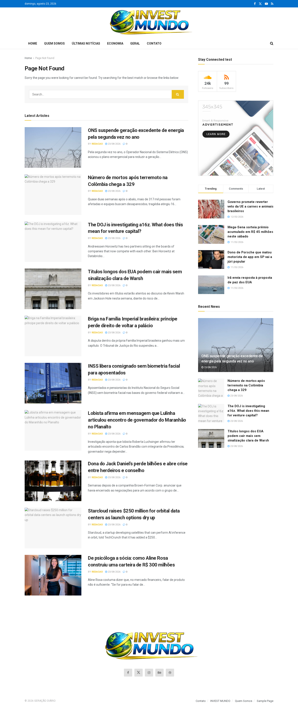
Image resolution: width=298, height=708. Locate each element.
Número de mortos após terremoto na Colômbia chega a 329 (246, 385)
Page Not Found (44, 58)
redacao (97, 143)
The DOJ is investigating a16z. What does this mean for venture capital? (248, 410)
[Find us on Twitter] (260, 4)
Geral (135, 43)
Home (32, 43)
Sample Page (265, 701)
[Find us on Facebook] (255, 4)
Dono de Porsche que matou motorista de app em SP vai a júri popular (250, 256)
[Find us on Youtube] (266, 4)
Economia (115, 43)
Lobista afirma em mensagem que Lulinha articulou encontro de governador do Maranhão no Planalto (137, 419)
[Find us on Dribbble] (170, 673)
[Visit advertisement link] (235, 138)
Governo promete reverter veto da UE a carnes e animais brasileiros (250, 206)
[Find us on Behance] (159, 673)
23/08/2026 (113, 143)
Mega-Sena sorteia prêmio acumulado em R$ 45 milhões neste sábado (250, 231)
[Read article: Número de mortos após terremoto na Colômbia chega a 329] (53, 194)
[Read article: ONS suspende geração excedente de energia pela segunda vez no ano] (53, 147)
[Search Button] (271, 43)
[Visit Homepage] (149, 23)
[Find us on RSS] (272, 4)
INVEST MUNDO (220, 701)
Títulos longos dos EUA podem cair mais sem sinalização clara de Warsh (248, 435)
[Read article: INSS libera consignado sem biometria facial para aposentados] (53, 383)
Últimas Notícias (86, 43)
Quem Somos (54, 43)
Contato (154, 43)
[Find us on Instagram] (149, 673)
